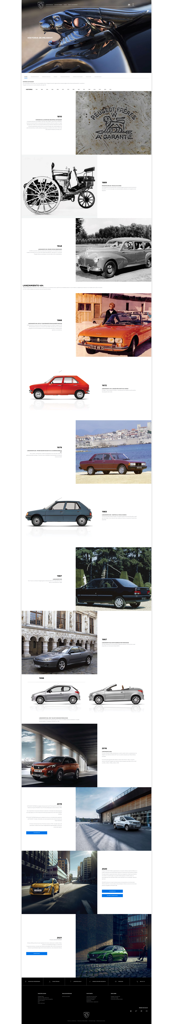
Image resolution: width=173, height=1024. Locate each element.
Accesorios (88, 1000)
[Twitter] (136, 1011)
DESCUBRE (113, 993)
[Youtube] (147, 1011)
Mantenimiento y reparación (92, 1001)
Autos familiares (41, 1003)
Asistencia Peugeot (90, 999)
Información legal (114, 997)
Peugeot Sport (41, 996)
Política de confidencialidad (117, 999)
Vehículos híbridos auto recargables (45, 999)
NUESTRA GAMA (42, 993)
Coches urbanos (41, 1000)
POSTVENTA (89, 993)
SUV (39, 1001)
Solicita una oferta (66, 996)
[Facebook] (131, 1011)
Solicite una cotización (91, 997)
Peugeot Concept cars (115, 996)
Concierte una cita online (91, 996)
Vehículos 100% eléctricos (43, 997)
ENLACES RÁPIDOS (67, 993)
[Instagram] (141, 1011)
